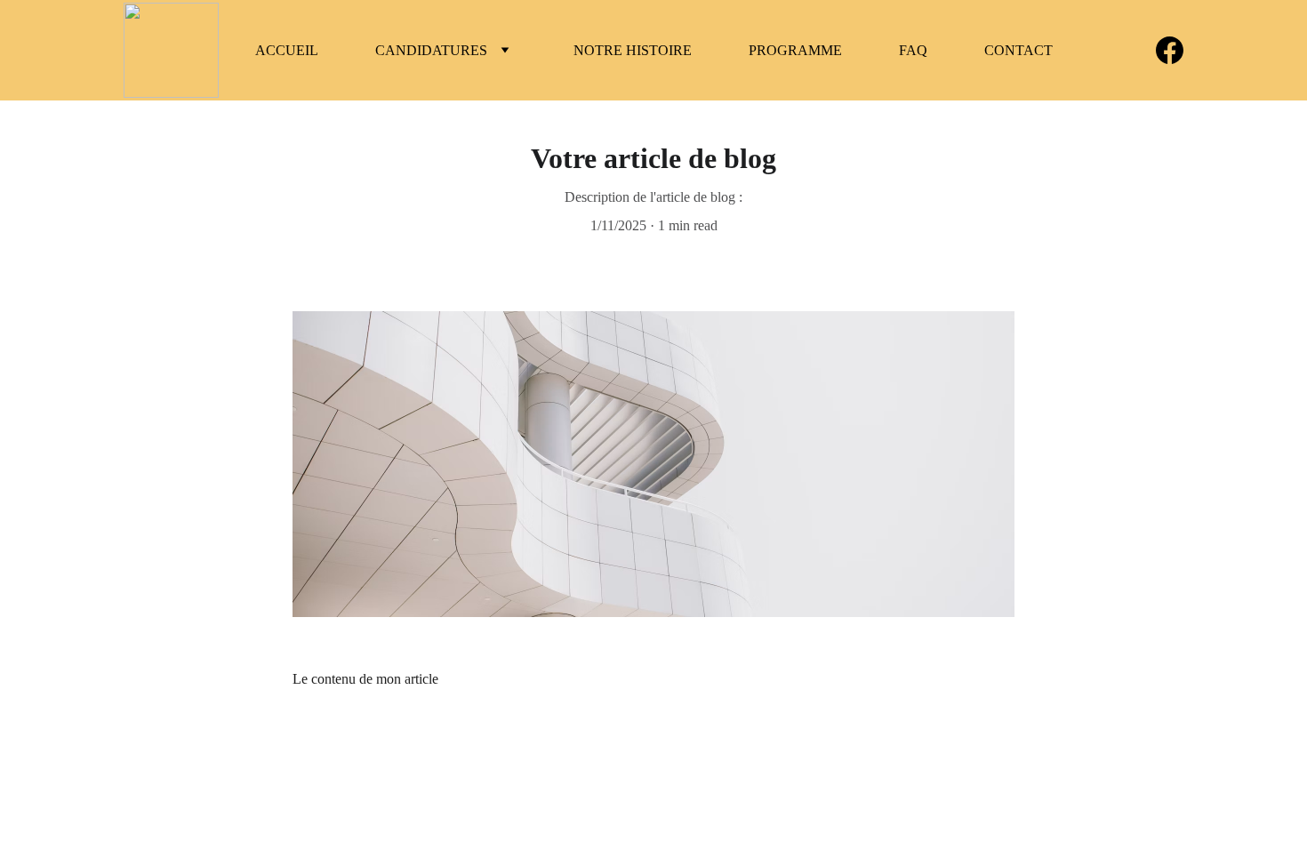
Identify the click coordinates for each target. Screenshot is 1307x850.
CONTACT (1018, 50)
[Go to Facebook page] (1169, 50)
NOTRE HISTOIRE (632, 50)
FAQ (913, 50)
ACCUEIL (286, 50)
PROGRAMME (795, 50)
